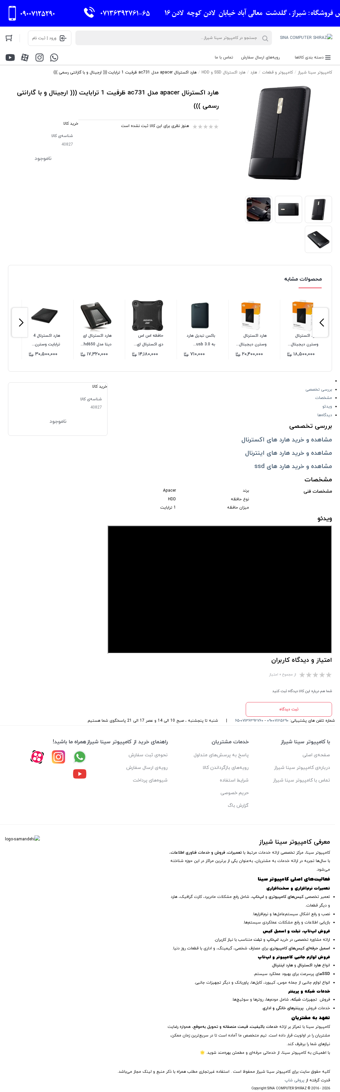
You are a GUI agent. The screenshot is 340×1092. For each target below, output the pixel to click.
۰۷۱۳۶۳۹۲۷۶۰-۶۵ (249, 720)
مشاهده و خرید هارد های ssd (293, 466)
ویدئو (327, 406)
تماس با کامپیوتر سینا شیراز (301, 780)
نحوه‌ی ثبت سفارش (148, 755)
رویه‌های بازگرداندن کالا (226, 768)
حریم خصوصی (234, 793)
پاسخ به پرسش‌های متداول (221, 755)
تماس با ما (224, 57)
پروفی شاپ (294, 1080)
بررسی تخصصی (318, 389)
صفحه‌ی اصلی (316, 755)
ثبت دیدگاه (288, 709)
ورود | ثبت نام (44, 38)
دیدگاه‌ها (324, 415)
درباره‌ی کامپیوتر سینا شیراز (302, 768)
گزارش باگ (238, 805)
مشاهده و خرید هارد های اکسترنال (286, 439)
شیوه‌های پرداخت (150, 780)
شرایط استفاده (234, 780)
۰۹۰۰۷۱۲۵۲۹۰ (278, 720)
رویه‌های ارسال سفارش (260, 57)
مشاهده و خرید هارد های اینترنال (288, 453)
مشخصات (323, 398)
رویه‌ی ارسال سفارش (147, 768)
